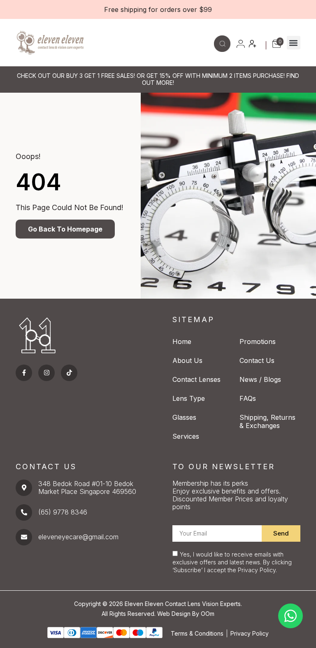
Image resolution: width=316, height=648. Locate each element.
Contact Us (256, 360)
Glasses (184, 417)
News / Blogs (260, 379)
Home (181, 341)
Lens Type (188, 398)
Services (185, 436)
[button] (293, 42)
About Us (187, 360)
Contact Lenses (196, 379)
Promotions (257, 341)
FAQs (247, 398)
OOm (207, 613)
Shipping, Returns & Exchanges (267, 421)
